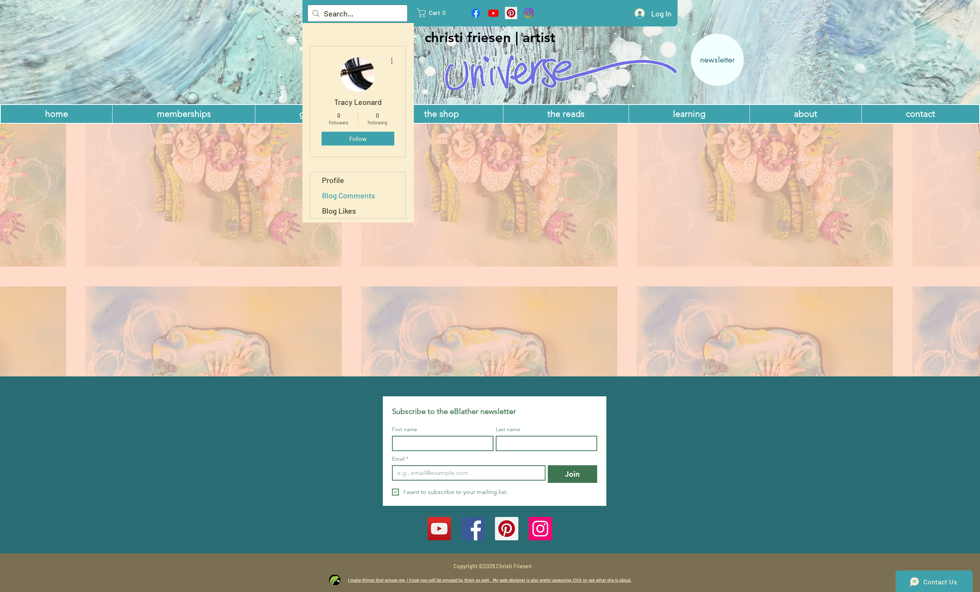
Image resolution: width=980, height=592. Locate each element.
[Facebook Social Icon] (473, 528)
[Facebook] (476, 13)
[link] (435, 12)
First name (404, 429)
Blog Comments (348, 195)
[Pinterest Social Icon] (511, 13)
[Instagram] (529, 13)
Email (400, 459)
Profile (333, 180)
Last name (508, 429)
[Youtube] (493, 13)
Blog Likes (339, 210)
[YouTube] (439, 528)
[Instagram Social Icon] (540, 528)
